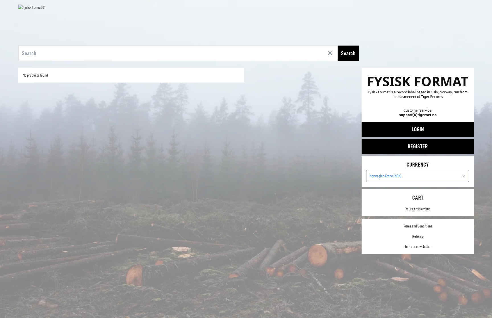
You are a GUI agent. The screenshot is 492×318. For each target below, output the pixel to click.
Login (418, 129)
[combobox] (417, 176)
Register (418, 146)
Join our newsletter (418, 247)
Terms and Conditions (417, 226)
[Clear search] (331, 53)
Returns (417, 236)
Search (348, 53)
